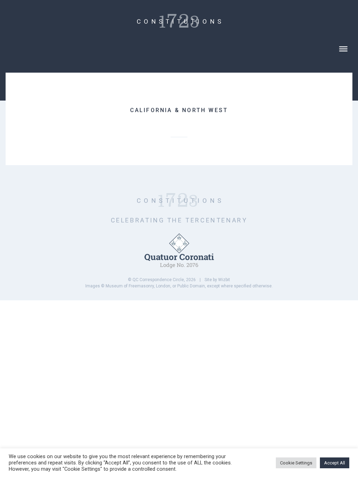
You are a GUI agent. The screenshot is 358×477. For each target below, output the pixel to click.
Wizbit (224, 279)
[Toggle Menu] (343, 48)
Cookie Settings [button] (296, 462)
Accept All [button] (334, 462)
